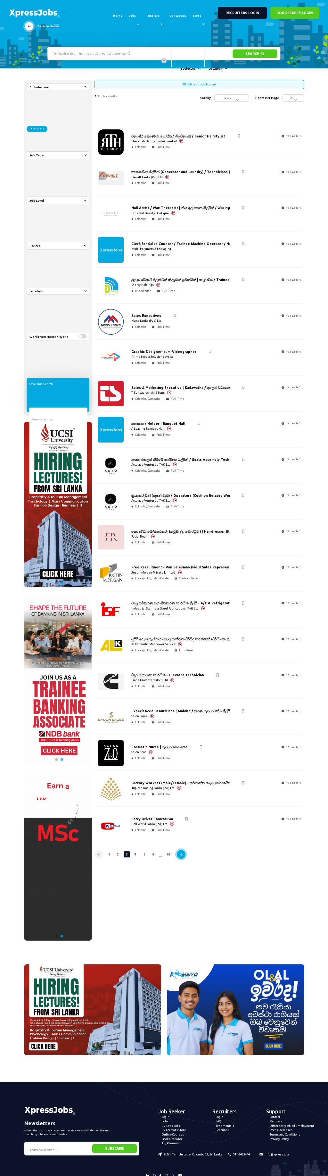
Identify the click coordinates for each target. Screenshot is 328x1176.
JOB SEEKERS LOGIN (295, 13)
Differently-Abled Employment (292, 1126)
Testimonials (225, 1126)
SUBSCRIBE (114, 1148)
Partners (276, 1121)
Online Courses (173, 1134)
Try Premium (171, 1143)
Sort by (205, 98)
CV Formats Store (174, 1130)
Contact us (177, 15)
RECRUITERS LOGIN (242, 13)
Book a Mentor (172, 1139)
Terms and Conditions (285, 1134)
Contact (275, 1117)
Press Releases (281, 1130)
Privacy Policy (279, 1139)
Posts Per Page (267, 98)
